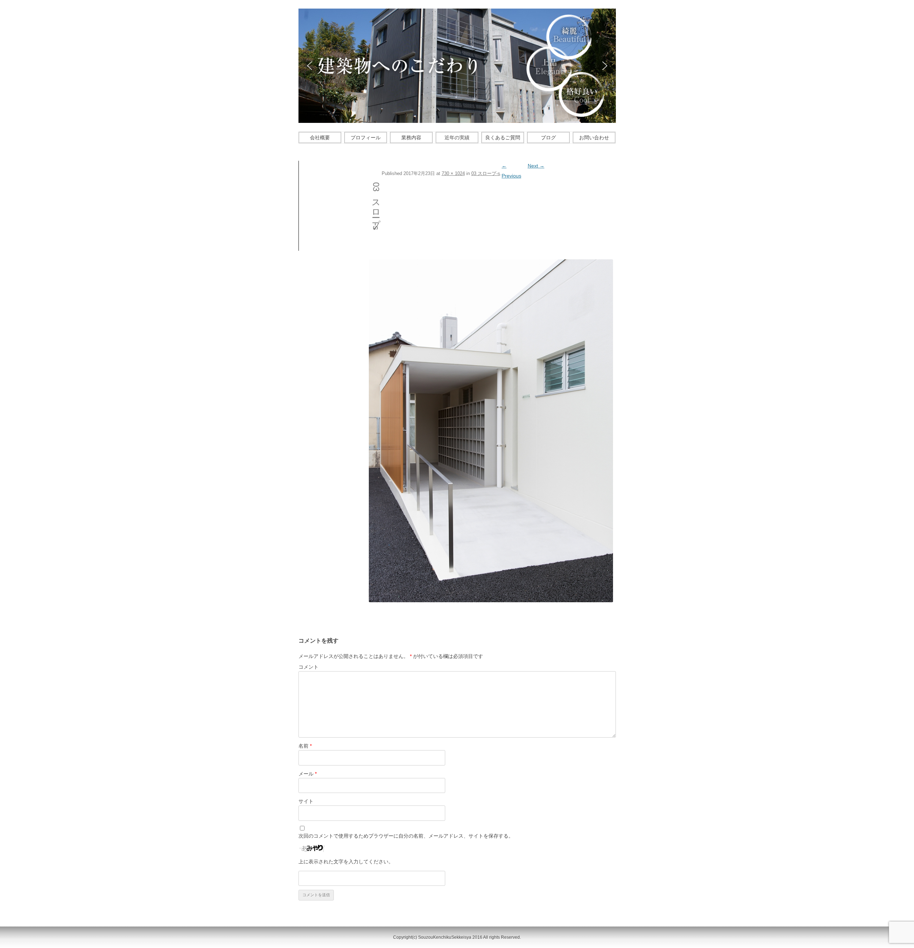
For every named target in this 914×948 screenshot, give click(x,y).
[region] (457, 66)
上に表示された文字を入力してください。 (345, 861)
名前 (305, 746)
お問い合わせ (594, 137)
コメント (308, 667)
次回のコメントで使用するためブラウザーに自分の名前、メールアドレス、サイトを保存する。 (405, 836)
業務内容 (411, 137)
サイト (305, 801)
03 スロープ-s (485, 173)
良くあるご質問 (502, 137)
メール (307, 774)
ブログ (548, 137)
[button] (309, 65)
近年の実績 (457, 137)
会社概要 (320, 137)
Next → (536, 166)
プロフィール (366, 137)
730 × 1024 (453, 173)
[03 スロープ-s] (491, 430)
